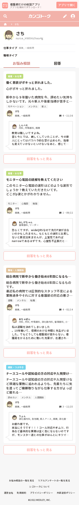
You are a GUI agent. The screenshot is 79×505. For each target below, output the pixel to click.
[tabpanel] (39, 263)
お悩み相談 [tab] (21, 63)
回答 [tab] (57, 63)
